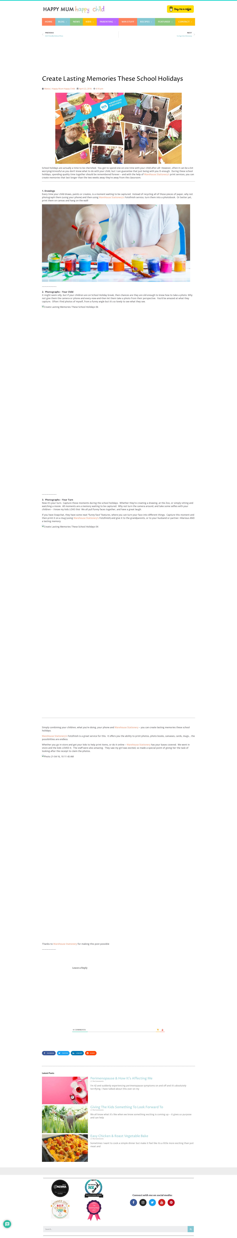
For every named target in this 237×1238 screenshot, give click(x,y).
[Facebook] (133, 1202)
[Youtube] (161, 1202)
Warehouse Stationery (126, 727)
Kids (88, 21)
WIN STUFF (128, 21)
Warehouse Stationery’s (156, 174)
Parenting (106, 21)
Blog (61, 21)
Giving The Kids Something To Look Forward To (126, 1107)
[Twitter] (152, 1202)
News (76, 21)
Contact (184, 21)
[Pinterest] (171, 1202)
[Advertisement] (118, 56)
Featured (164, 21)
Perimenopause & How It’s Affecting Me (121, 1078)
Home (48, 21)
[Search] (191, 1229)
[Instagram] (142, 1202)
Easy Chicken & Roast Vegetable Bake (119, 1136)
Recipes (145, 21)
